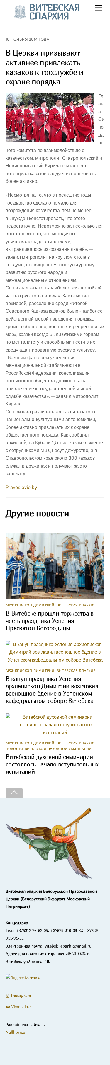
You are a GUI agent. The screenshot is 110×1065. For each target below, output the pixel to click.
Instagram (20, 995)
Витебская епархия (76, 605)
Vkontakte (20, 1006)
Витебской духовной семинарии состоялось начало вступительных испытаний (52, 764)
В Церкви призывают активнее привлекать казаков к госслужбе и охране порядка (45, 67)
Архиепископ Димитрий (30, 605)
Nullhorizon (17, 1032)
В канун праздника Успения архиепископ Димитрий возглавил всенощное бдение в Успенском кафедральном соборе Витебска (52, 689)
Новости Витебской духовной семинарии (49, 749)
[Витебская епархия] (50, 878)
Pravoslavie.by (21, 487)
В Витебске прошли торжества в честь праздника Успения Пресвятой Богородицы (50, 621)
